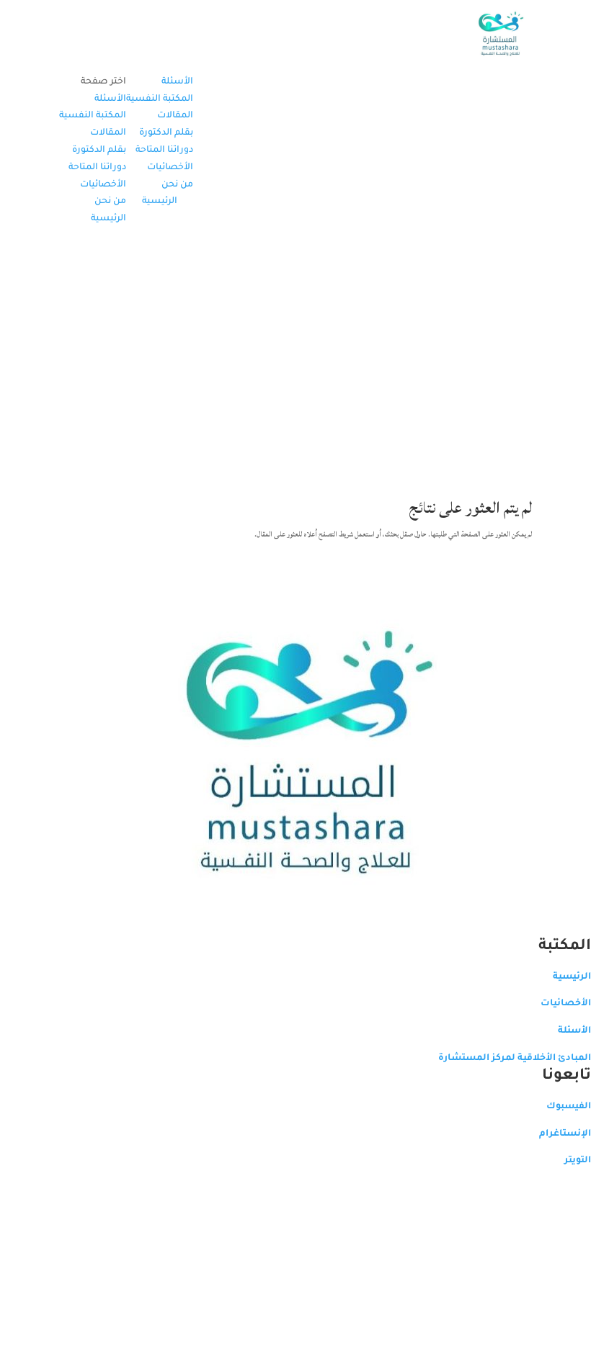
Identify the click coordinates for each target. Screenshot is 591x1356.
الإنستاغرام (565, 1134)
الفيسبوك (568, 1107)
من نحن (177, 185)
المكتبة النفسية (159, 99)
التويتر (577, 1161)
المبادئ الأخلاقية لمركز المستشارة (514, 1059)
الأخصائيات (170, 168)
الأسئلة (177, 82)
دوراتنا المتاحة (164, 150)
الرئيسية (159, 202)
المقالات (175, 116)
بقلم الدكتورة (166, 133)
